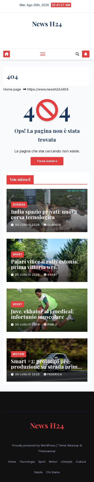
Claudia (54, 224)
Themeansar (46, 451)
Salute (38, 472)
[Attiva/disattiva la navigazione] (43, 54)
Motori (18, 354)
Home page (12, 89)
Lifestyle (66, 461)
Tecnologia (27, 461)
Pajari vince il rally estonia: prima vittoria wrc (44, 264)
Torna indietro (47, 161)
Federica (54, 374)
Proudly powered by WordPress (34, 445)
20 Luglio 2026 (28, 224)
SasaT (52, 274)
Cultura (81, 461)
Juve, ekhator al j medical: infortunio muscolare (42, 314)
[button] (77, 54)
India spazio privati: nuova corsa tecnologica (44, 214)
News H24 (47, 23)
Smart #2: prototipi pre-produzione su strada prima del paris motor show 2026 (45, 366)
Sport (17, 254)
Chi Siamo (53, 472)
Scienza (19, 204)
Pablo (52, 324)
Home (12, 461)
